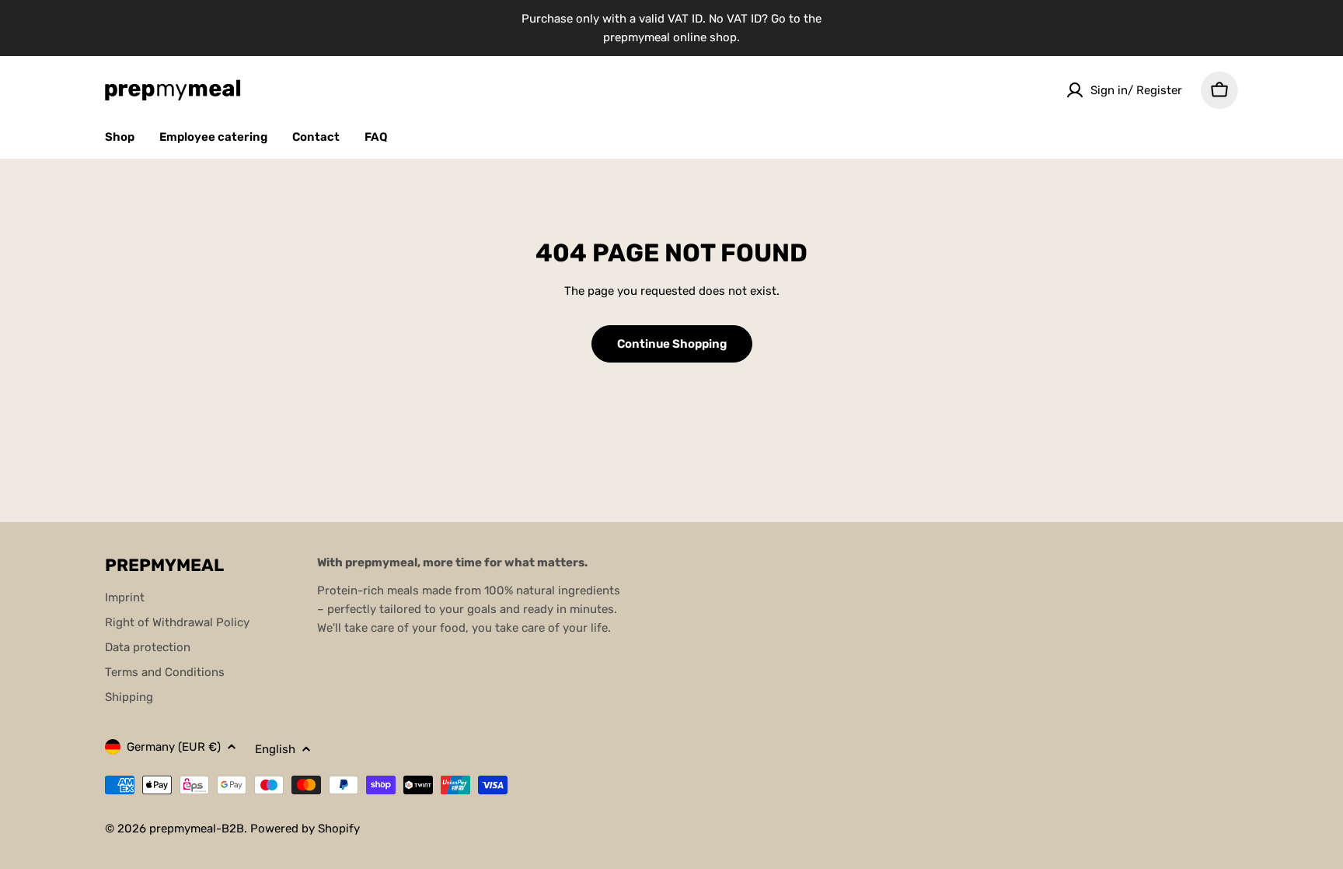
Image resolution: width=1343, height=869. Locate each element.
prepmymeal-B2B (196, 829)
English (275, 749)
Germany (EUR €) (174, 747)
